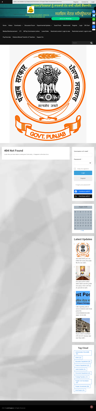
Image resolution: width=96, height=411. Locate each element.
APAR (78, 357)
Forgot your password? (83, 185)
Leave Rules (45, 31)
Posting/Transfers (81, 377)
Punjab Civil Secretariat (81, 381)
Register (76, 2)
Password (78, 159)
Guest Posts (57, 25)
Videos (10, 25)
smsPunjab (79, 390)
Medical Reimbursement (10, 31)
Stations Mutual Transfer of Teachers (24, 37)
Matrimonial (66, 25)
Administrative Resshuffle (82, 352)
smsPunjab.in (10, 408)
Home (4, 25)
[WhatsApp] (94, 19)
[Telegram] (94, 15)
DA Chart (87, 25)
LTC (20, 31)
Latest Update (80, 369)
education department (82, 361)
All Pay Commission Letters (31, 31)
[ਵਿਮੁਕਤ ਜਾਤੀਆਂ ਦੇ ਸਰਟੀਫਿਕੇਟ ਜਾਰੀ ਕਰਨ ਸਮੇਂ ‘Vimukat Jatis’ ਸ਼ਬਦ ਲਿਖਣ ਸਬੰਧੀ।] (83, 325)
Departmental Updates (43, 25)
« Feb (82, 230)
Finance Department (82, 365)
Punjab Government (82, 386)
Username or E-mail (81, 151)
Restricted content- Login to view (60, 31)
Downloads (17, 25)
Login (92, 2)
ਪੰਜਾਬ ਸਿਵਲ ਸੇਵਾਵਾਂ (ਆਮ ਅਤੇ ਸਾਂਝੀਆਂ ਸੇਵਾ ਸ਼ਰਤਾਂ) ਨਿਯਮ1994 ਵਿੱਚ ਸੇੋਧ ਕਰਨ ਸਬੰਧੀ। (83, 261)
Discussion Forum (30, 25)
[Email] (94, 23)
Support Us (40, 37)
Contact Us (85, 2)
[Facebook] (94, 12)
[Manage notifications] (91, 406)
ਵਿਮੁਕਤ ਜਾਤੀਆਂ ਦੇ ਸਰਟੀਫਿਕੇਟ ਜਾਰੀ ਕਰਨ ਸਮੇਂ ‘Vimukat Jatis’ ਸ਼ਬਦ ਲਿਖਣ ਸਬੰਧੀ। (83, 336)
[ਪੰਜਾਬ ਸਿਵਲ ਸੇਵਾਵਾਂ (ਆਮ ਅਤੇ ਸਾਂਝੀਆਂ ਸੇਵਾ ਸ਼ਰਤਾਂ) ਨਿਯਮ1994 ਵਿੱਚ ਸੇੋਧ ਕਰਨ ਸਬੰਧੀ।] (83, 250)
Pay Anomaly (7, 37)
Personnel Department (82, 373)
